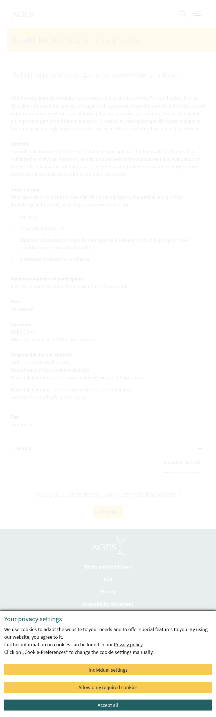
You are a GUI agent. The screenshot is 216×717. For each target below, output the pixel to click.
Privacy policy (128, 644)
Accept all (108, 705)
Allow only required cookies (108, 687)
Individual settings (108, 670)
